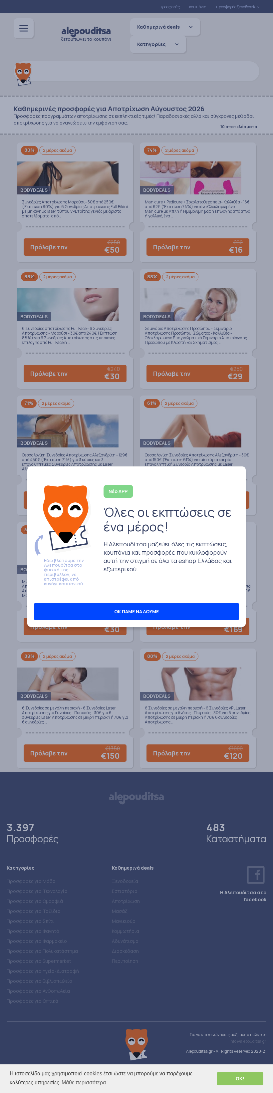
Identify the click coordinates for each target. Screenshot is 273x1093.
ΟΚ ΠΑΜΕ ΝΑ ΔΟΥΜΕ (136, 611)
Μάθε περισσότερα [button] (84, 1082)
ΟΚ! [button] (240, 1078)
